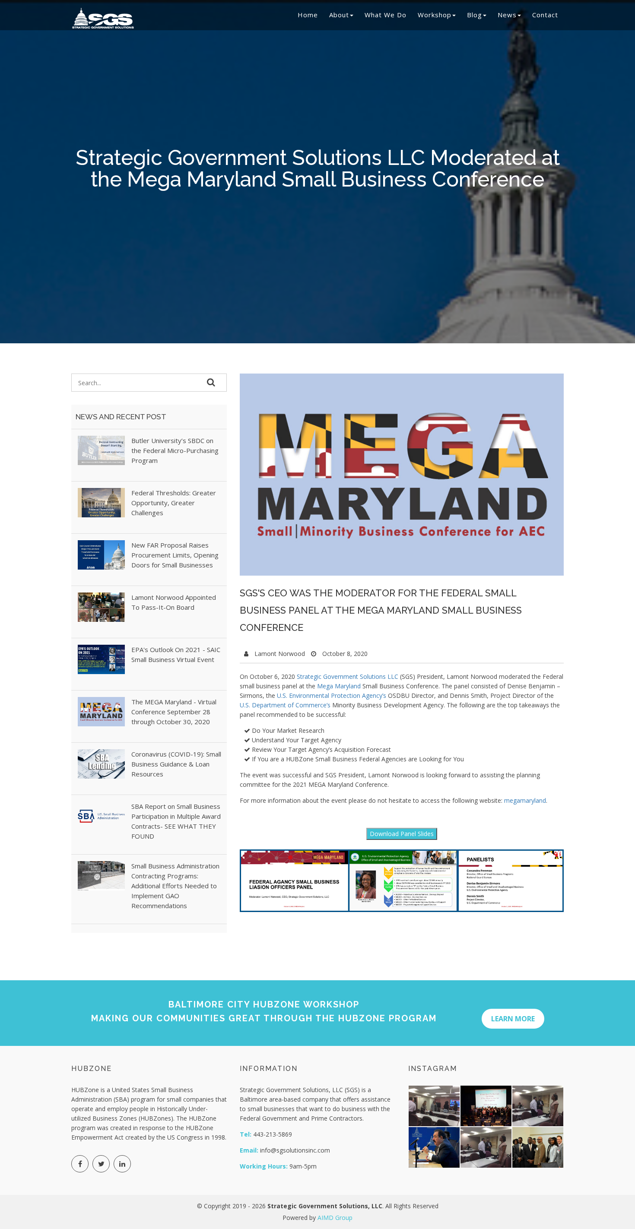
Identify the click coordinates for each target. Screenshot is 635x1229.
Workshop (434, 14)
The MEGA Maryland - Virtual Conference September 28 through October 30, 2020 (173, 711)
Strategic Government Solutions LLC (347, 676)
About (339, 14)
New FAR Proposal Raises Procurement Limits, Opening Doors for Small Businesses (175, 555)
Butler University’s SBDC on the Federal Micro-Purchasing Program (175, 450)
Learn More (513, 1018)
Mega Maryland (339, 686)
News (507, 14)
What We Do (385, 14)
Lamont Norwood (279, 653)
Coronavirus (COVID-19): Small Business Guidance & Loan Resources (176, 764)
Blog (474, 14)
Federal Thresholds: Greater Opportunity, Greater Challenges (173, 502)
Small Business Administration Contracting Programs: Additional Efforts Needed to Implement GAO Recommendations (175, 886)
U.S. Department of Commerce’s (285, 705)
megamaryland (525, 800)
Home (308, 14)
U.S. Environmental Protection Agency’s (331, 695)
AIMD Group (335, 1217)
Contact (545, 14)
